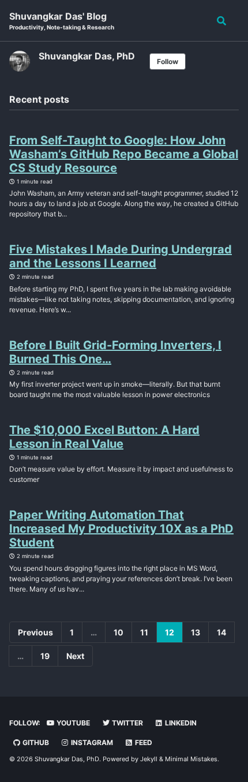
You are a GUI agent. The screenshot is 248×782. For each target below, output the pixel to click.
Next (75, 656)
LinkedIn (180, 723)
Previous (35, 632)
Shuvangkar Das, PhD (87, 56)
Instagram (91, 742)
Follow (167, 61)
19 (45, 656)
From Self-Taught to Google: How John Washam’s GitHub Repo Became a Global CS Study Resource (123, 154)
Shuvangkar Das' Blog (61, 20)
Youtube (72, 723)
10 (118, 632)
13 (195, 632)
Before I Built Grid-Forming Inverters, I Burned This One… (115, 352)
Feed (142, 742)
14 (221, 632)
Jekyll (148, 759)
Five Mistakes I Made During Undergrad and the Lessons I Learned (120, 256)
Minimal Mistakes (191, 759)
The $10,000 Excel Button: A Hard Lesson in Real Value (104, 437)
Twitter (126, 723)
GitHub (35, 742)
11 (144, 632)
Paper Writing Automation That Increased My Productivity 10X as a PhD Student (121, 528)
